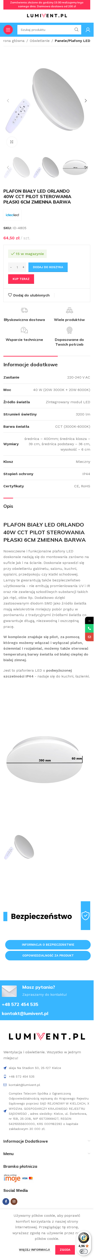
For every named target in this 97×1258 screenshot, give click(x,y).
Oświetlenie (40, 41)
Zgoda (65, 1249)
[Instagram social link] (14, 1201)
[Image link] (46, 1037)
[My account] (87, 29)
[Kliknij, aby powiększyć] (12, 142)
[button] (7, 100)
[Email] (89, 637)
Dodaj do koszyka (48, 267)
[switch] (84, 1251)
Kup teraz (21, 279)
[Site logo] (47, 15)
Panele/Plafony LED (72, 41)
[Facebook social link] (5, 1201)
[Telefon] (89, 628)
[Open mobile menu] (8, 29)
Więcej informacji (35, 1249)
